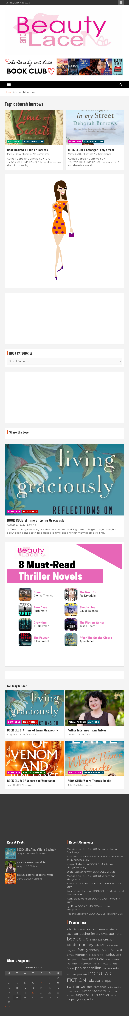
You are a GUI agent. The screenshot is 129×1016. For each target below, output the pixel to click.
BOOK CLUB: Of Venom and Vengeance (31, 780)
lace (88, 734)
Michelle (26, 154)
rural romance (96, 986)
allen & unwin (76, 929)
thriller (104, 995)
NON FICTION (30, 511)
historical (96, 959)
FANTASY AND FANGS (34, 772)
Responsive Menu (121, 2)
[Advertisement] (64, 318)
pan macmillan (88, 968)
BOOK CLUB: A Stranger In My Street (91, 149)
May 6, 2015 (13, 154)
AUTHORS (93, 722)
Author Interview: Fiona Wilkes (87, 730)
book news (96, 939)
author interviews (94, 934)
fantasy (95, 950)
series (110, 987)
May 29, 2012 (75, 154)
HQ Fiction (72, 964)
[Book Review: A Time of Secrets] (34, 127)
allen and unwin (96, 929)
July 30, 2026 (14, 785)
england (71, 950)
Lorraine (31, 524)
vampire (71, 999)
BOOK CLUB (75, 141)
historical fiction (112, 959)
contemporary (80, 944)
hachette (97, 954)
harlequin (112, 954)
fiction (105, 950)
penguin (82, 974)
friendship (83, 955)
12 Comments (103, 154)
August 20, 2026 (16, 524)
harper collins (77, 959)
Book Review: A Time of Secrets (27, 149)
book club (78, 939)
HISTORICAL (14, 141)
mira (96, 963)
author (73, 934)
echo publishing (113, 945)
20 (32, 992)
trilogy (113, 995)
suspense (82, 995)
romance (76, 986)
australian (113, 929)
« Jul (7, 1006)
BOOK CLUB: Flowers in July (106, 913)
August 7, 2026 (76, 734)
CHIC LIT (108, 939)
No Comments (41, 154)
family (83, 950)
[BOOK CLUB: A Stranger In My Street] (94, 127)
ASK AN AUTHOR (77, 722)
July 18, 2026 (74, 785)
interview (85, 963)
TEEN (94, 995)
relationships (99, 980)
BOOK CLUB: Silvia (104, 871)
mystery (106, 963)
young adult (86, 999)
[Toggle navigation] (9, 84)
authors (115, 934)
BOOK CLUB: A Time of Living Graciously (35, 520)
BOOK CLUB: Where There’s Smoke (89, 780)
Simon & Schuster (94, 991)
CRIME (100, 945)
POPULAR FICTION (33, 141)
